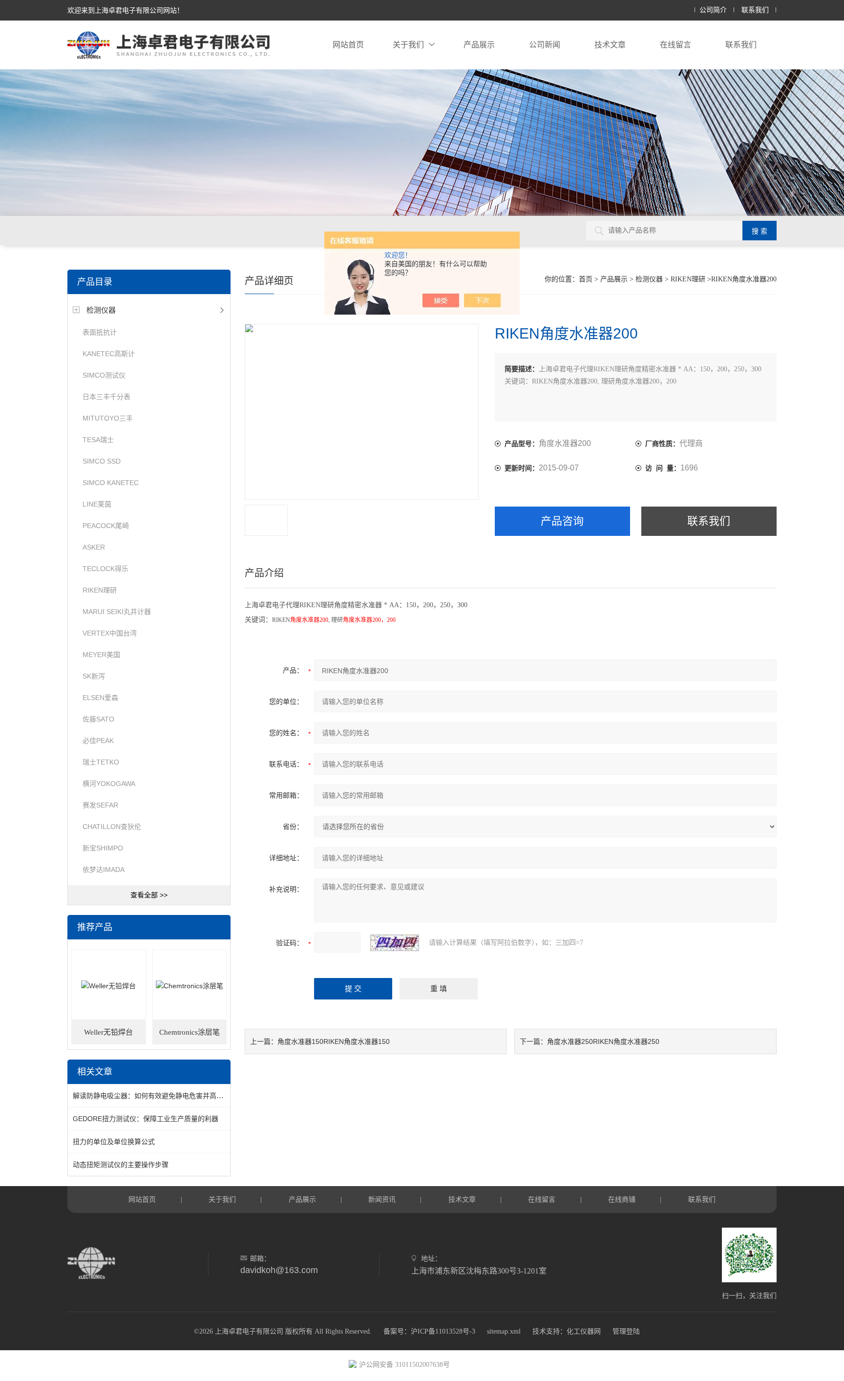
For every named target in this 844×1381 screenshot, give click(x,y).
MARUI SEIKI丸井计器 (117, 612)
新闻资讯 (382, 1199)
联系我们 (755, 10)
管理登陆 (626, 1331)
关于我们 (408, 45)
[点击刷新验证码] (394, 943)
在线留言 (675, 45)
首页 (585, 279)
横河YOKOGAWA (109, 783)
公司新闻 (544, 45)
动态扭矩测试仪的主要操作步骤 (121, 1165)
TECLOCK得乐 (105, 569)
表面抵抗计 (100, 332)
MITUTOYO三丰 (108, 418)
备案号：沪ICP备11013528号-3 (429, 1331)
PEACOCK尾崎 (106, 526)
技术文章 (610, 45)
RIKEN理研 (100, 590)
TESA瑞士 (98, 440)
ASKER (94, 547)
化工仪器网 (584, 1331)
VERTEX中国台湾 (110, 633)
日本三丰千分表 (106, 397)
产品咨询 (562, 521)
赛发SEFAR (100, 805)
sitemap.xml (504, 1331)
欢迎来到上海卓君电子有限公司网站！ (125, 10)
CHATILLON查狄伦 (112, 826)
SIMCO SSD (102, 461)
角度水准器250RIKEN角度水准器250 (603, 1041)
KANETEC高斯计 (109, 354)
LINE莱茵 (97, 504)
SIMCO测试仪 (104, 375)
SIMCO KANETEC (111, 483)
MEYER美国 (101, 655)
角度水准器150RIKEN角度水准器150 (333, 1041)
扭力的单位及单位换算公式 (114, 1142)
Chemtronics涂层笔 (189, 1032)
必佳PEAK (98, 740)
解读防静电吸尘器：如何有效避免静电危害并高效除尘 (155, 1096)
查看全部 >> (149, 895)
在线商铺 (621, 1199)
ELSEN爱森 (100, 697)
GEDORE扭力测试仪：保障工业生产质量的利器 (145, 1119)
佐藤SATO (98, 719)
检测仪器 (101, 310)
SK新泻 (94, 676)
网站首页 (348, 45)
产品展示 (479, 45)
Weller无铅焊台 (108, 1032)
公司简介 (713, 10)
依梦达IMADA (104, 869)
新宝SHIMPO (103, 848)
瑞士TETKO (101, 762)
